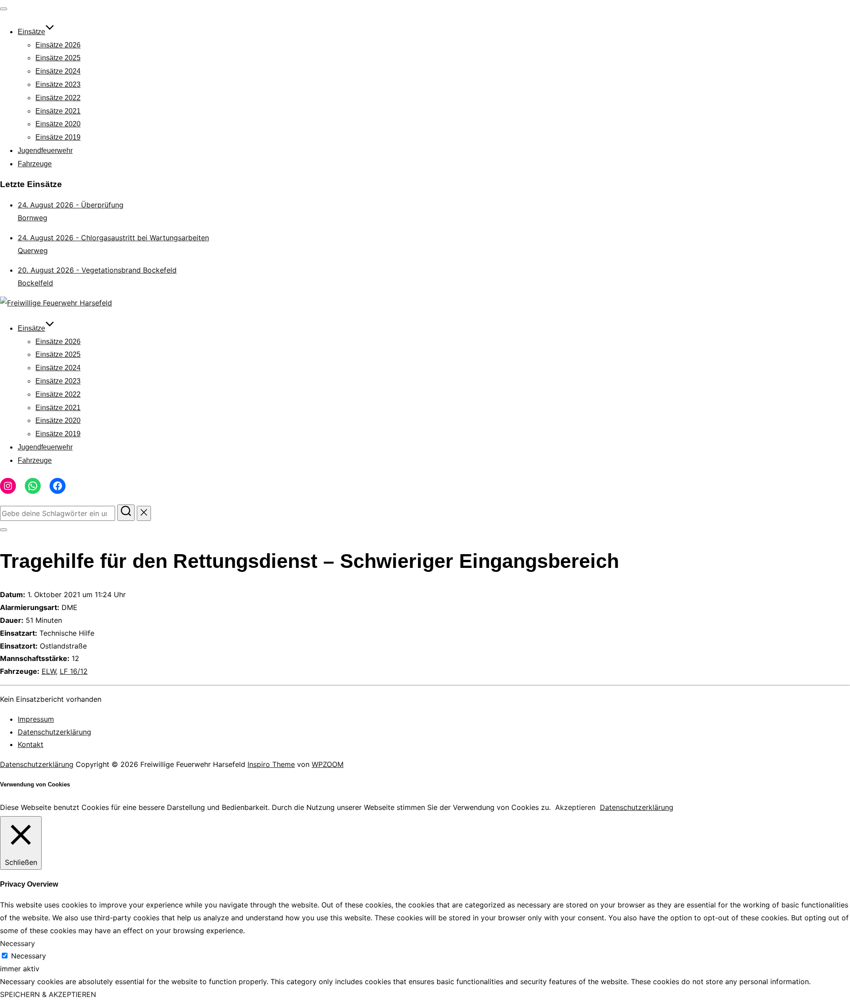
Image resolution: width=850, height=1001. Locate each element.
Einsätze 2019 (58, 137)
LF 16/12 (74, 671)
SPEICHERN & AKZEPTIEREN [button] (48, 994)
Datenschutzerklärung (54, 731)
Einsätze (31, 31)
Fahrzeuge (35, 164)
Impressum (36, 719)
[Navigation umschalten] (3, 9)
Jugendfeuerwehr (45, 150)
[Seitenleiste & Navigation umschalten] (3, 529)
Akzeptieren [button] (575, 807)
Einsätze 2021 (58, 111)
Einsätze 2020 (58, 124)
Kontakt (30, 744)
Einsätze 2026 (58, 45)
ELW (49, 671)
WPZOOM (328, 764)
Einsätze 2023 (58, 84)
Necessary (28, 955)
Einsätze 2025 (58, 58)
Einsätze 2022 (58, 98)
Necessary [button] (17, 943)
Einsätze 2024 (58, 71)
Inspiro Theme (271, 764)
